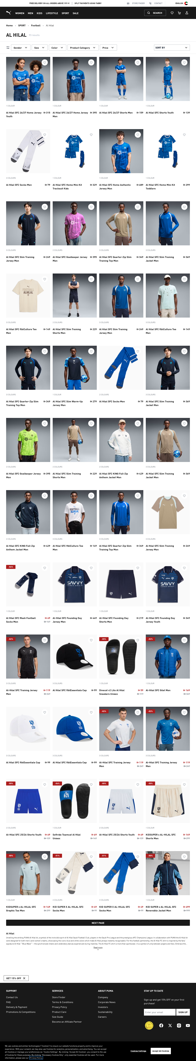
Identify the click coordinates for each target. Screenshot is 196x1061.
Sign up (183, 1012)
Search (157, 12)
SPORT (65, 13)
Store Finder (138, 3)
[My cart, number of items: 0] (179, 13)
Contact (158, 3)
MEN (30, 13)
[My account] (187, 13)
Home (9, 25)
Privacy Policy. (36, 1058)
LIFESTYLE (52, 13)
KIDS (39, 13)
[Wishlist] (172, 13)
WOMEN (19, 13)
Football (35, 25)
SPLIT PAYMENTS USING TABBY (88, 3)
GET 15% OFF (13, 978)
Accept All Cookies (160, 1051)
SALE (76, 13)
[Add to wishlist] (45, 62)
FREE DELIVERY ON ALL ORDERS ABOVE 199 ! (49, 3)
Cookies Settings (138, 1051)
